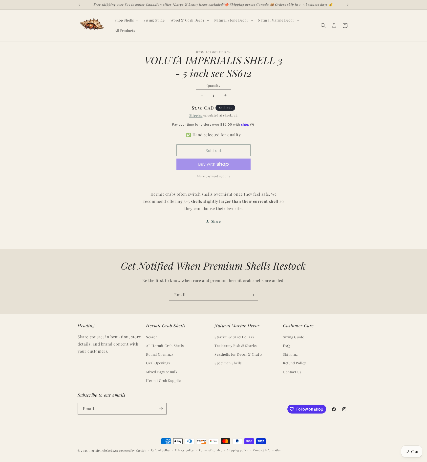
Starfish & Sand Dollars (234, 337)
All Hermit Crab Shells (165, 345)
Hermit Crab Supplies (164, 380)
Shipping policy (237, 450)
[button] (126, 20)
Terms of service (210, 450)
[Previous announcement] (79, 4)
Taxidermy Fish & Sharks (235, 345)
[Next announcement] (347, 4)
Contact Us (292, 372)
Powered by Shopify (132, 450)
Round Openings (159, 354)
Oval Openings (158, 363)
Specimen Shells (228, 363)
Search (152, 337)
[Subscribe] (252, 295)
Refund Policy (294, 363)
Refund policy (160, 450)
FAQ (286, 345)
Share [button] (216, 221)
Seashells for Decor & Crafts (238, 354)
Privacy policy (184, 450)
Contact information (267, 450)
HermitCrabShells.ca (103, 450)
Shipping (196, 115)
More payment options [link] (213, 176)
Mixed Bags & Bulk (161, 372)
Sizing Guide (293, 337)
